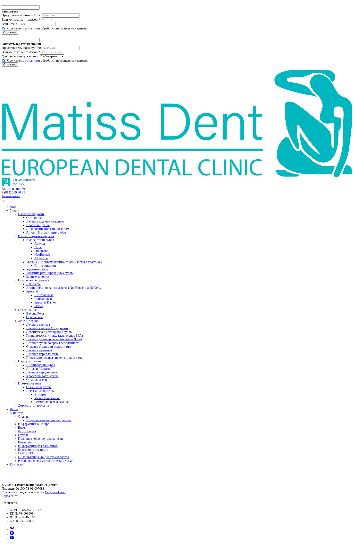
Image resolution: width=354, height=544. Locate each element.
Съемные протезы (38, 387)
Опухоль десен (36, 379)
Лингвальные (43, 295)
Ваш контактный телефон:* (21, 19)
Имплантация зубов (40, 240)
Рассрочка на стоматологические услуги (46, 460)
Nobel (38, 247)
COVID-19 (25, 453)
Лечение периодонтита (42, 354)
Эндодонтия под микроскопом (47, 228)
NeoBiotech (42, 254)
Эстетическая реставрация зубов (49, 332)
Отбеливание (27, 309)
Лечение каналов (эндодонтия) (47, 328)
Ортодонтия (34, 217)
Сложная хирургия (31, 214)
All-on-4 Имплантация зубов (46, 232)
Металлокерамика (47, 398)
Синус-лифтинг (45, 265)
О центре (16, 413)
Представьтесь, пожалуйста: (21, 15)
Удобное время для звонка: (20, 56)
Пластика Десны (38, 225)
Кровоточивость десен (42, 376)
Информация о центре (33, 424)
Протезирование (29, 383)
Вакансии (25, 442)
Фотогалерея (27, 431)
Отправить (9, 32)
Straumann (41, 251)
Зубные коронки (37, 276)
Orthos (38, 306)
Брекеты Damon (45, 302)
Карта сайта (10, 496)
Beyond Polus (35, 313)
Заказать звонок (11, 196)
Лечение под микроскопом (45, 221)
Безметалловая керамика (51, 402)
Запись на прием (13, 188)
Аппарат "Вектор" (39, 368)
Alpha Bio (41, 258)
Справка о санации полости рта (48, 346)
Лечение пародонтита (41, 372)
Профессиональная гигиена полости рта (54, 357)
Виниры (40, 394)
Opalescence (34, 317)
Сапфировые (43, 298)
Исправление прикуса (33, 280)
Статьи (23, 435)
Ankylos (39, 243)
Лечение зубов (28, 321)
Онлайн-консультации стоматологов (43, 457)
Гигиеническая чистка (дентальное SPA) (54, 335)
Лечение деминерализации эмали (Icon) (54, 339)
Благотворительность (33, 449)
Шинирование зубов (40, 365)
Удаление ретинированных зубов (49, 273)
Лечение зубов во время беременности (53, 343)
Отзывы (23, 416)
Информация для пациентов (38, 446)
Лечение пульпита (39, 350)
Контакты (17, 464)
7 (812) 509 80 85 (13, 192)
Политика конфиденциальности (40, 438)
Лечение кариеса (38, 324)
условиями (32, 28)
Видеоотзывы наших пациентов (48, 420)
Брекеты (32, 291)
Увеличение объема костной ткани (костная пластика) (64, 262)
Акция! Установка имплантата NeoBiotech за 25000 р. (63, 287)
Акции (14, 206)
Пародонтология (29, 361)
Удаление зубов (37, 269)
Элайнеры (33, 284)
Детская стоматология (33, 405)
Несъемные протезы (40, 390)
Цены (14, 409)
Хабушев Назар (55, 492)
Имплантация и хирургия (36, 236)
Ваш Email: (9, 24)
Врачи (22, 427)
